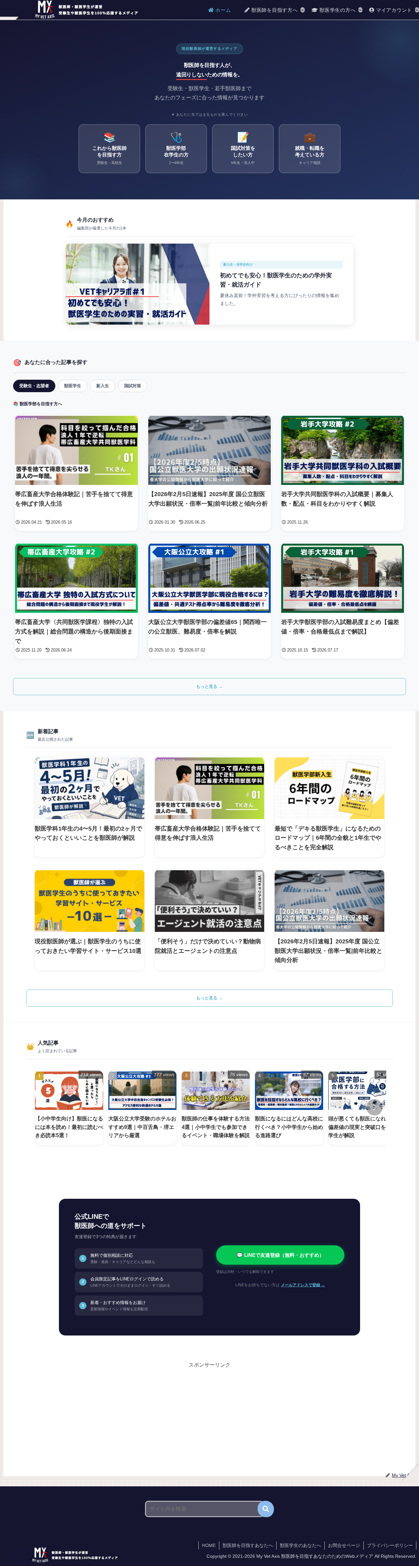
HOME (209, 1545)
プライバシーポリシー (390, 1545)
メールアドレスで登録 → (303, 1285)
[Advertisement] (105, 1416)
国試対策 (132, 385)
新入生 (102, 385)
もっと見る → (209, 686)
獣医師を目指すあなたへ (248, 1545)
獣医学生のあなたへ (300, 1545)
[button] (374, 1107)
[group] (69, 1108)
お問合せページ (344, 1545)
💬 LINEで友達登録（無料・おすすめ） (280, 1255)
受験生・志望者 (34, 385)
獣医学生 (72, 385)
